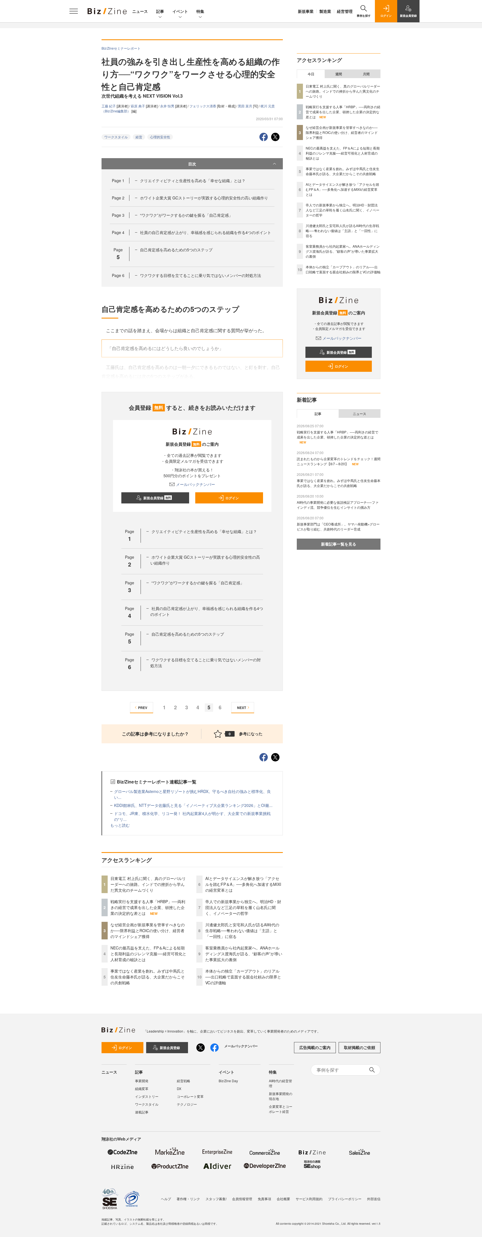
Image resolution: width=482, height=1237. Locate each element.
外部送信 (373, 1198)
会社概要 (283, 1198)
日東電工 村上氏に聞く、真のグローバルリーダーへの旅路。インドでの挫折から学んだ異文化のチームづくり (148, 884)
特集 (200, 11)
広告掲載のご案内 (315, 1047)
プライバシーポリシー (345, 1198)
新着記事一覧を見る (338, 544)
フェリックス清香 (203, 105)
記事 (160, 11)
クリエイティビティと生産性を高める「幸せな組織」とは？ (192, 180)
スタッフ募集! (216, 1198)
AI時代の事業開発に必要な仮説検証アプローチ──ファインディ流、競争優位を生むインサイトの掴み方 (338, 505)
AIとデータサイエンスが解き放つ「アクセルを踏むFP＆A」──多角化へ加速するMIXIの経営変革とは (243, 884)
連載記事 (141, 1112)
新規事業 (306, 11)
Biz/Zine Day (228, 1080)
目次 (192, 164)
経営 (139, 136)
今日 (311, 73)
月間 (366, 73)
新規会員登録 (157, 497)
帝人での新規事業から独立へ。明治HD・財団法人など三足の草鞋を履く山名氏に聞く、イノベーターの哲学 (243, 907)
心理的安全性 (160, 136)
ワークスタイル (116, 136)
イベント (180, 11)
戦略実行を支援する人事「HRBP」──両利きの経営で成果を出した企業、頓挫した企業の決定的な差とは (147, 907)
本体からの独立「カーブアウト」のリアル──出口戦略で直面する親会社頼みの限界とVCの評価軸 (243, 976)
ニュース (140, 11)
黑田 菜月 (245, 105)
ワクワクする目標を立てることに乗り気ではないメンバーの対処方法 (200, 275)
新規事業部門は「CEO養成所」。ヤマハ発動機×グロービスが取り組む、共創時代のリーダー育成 (338, 526)
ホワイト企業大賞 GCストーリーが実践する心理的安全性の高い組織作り (204, 198)
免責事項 (264, 1198)
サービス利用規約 (309, 1198)
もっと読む (120, 825)
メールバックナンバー (195, 484)
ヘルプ (166, 1198)
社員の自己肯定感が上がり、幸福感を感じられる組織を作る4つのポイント (205, 232)
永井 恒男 (167, 105)
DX (179, 1088)
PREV (142, 707)
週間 (338, 73)
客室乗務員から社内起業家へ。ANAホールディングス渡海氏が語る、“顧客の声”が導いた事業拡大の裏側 (243, 953)
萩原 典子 (138, 105)
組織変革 (141, 1088)
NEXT (241, 707)
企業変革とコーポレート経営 (280, 1109)
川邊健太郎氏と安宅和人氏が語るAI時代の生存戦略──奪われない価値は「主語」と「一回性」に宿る (242, 930)
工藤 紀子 (109, 105)
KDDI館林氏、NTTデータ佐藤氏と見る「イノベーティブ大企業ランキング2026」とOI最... (193, 805)
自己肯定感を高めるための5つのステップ (176, 249)
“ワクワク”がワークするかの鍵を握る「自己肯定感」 (186, 215)
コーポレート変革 (190, 1096)
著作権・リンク (188, 1198)
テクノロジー (187, 1104)
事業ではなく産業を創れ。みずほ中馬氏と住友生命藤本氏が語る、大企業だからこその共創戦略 (147, 976)
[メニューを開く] (73, 11)
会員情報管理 (242, 1198)
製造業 (325, 11)
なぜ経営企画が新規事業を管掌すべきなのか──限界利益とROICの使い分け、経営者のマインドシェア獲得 (147, 930)
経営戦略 (183, 1080)
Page (118, 180)
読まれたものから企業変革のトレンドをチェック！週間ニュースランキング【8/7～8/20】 (338, 461)
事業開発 (141, 1080)
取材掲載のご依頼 (359, 1047)
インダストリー (146, 1096)
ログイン (232, 497)
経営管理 (345, 11)
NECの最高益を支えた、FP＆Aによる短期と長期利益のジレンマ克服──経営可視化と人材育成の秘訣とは (148, 953)
